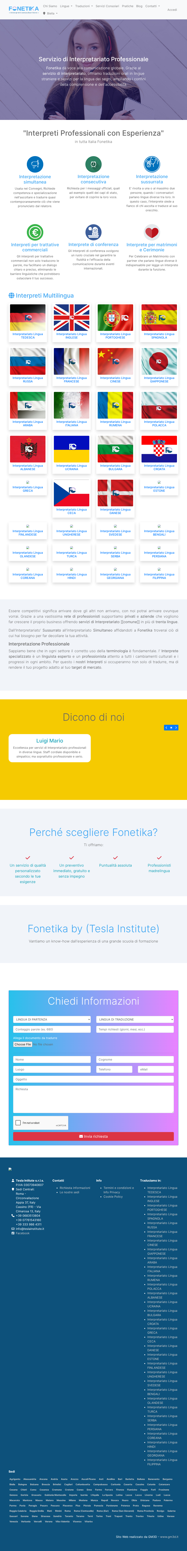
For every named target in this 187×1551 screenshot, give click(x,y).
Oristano (144, 1500)
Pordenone (112, 1505)
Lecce (129, 1495)
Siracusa (45, 1516)
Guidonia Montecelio (55, 1495)
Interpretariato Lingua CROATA (159, 467)
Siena (35, 1516)
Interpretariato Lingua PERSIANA (159, 554)
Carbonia (116, 1484)
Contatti (151, 6)
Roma (68, 1511)
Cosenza (44, 1489)
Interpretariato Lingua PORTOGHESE (115, 335)
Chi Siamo (50, 6)
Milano (72, 1500)
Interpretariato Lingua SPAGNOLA (159, 335)
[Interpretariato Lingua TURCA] (71, 547)
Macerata (14, 1500)
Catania (151, 1484)
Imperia (73, 1495)
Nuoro (125, 1500)
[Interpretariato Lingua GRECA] (27, 482)
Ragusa (146, 1505)
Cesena (13, 1489)
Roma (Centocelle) (84, 1511)
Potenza (125, 1505)
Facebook (23, 1233)
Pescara (55, 1505)
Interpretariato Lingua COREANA (28, 576)
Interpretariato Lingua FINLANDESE (28, 532)
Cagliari (68, 1484)
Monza (94, 1500)
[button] (166, 727)
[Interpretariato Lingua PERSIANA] (159, 547)
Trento (128, 1516)
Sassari (13, 1516)
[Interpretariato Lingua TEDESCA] (27, 317)
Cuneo (80, 1489)
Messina (61, 1500)
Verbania (25, 1521)
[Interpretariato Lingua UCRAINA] (71, 449)
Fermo (98, 1489)
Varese (170, 1516)
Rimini (58, 1511)
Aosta (64, 1479)
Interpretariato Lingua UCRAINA (71, 467)
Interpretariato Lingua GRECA (28, 488)
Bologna (22, 1484)
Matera (50, 1500)
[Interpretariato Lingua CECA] (71, 492)
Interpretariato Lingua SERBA (115, 554)
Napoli (104, 1500)
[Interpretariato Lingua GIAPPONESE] (159, 361)
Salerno (171, 1511)
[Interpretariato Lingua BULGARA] (115, 449)
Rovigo (160, 1511)
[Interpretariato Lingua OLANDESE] (27, 547)
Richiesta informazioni (75, 1188)
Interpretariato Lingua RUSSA (28, 379)
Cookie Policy (113, 1196)
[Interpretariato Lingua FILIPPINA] (159, 569)
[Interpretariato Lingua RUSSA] (27, 361)
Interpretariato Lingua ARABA (28, 423)
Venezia (13, 1521)
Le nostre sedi (69, 1192)
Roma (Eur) (103, 1511)
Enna (89, 1489)
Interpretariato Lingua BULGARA (115, 467)
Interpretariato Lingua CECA (71, 511)
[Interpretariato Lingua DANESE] (115, 492)
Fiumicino (132, 1489)
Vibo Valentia (63, 1521)
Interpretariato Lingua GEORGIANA (115, 576)
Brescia (46, 1484)
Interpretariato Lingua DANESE (115, 511)
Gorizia (24, 1495)
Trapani (118, 1516)
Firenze (120, 1489)
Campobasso (100, 1484)
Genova (13, 1495)
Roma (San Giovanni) (123, 1511)
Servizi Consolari (107, 6)
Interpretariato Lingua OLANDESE (28, 554)
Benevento (153, 1479)
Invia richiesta (95, 1136)
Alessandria (29, 1479)
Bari (120, 1479)
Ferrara (109, 1489)
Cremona (57, 1489)
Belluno (141, 1479)
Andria (54, 1479)
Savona (24, 1516)
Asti (101, 1479)
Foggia (144, 1489)
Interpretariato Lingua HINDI (71, 576)
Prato (136, 1505)
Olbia (134, 1500)
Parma (12, 1505)
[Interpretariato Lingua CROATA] (159, 449)
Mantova (27, 1500)
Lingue (65, 6)
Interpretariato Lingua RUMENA (115, 423)
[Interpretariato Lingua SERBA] (115, 547)
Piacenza (67, 1505)
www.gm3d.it (169, 1537)
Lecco (138, 1495)
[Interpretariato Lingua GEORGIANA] (115, 569)
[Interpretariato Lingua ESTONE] (159, 482)
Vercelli (38, 1521)
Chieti (24, 1489)
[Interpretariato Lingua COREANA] (27, 569)
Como (33, 1489)
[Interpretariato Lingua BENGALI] (159, 526)
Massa (39, 1500)
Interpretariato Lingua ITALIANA (71, 423)
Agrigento (14, 1479)
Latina (119, 1495)
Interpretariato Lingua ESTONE (159, 488)
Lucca (167, 1495)
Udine (160, 1516)
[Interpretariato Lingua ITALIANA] (71, 405)
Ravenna (158, 1505)
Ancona (43, 1479)
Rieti (49, 1511)
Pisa (78, 1505)
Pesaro (44, 1505)
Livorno (149, 1495)
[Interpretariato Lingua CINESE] (115, 361)
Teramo (80, 1516)
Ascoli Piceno (88, 1479)
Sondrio (57, 1516)
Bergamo (167, 1479)
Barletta (129, 1479)
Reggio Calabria (17, 1511)
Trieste (150, 1516)
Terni (90, 1516)
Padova (157, 1500)
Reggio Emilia (37, 1511)
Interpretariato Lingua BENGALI (159, 532)
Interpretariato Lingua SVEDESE (115, 532)
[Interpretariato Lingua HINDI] (71, 569)
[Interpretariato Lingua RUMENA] (115, 405)
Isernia (84, 1495)
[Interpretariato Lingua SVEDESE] (115, 526)
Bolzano (34, 1484)
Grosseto (36, 1495)
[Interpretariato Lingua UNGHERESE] (71, 526)
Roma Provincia (145, 1511)
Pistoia (87, 1505)
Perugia (33, 1505)
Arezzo (74, 1479)
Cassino (140, 1484)
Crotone (69, 1489)
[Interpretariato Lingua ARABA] (27, 405)
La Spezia (107, 1495)
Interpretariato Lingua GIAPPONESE (159, 379)
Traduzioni (83, 6)
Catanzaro (164, 1484)
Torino (99, 1516)
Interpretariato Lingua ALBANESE (28, 467)
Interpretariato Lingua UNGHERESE (71, 532)
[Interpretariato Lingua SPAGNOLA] (159, 317)
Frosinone (164, 1489)
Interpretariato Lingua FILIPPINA (159, 576)
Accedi (172, 10)
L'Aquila (95, 1495)
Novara (115, 1500)
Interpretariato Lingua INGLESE (71, 335)
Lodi (158, 1495)
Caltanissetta (83, 1484)
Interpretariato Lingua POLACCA (159, 423)
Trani (108, 1516)
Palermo (168, 1500)
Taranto (69, 1516)
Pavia (22, 1505)
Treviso (140, 1516)
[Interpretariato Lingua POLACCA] (159, 405)
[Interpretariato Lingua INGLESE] (71, 317)
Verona (48, 1521)
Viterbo (89, 1521)
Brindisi (57, 1484)
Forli (153, 1489)
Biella (12, 1484)
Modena (83, 1500)
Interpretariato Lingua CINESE (115, 379)
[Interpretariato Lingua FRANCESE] (71, 361)
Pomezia (98, 1505)
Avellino (111, 1479)
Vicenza (77, 1521)
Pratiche (127, 6)
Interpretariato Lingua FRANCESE (71, 379)
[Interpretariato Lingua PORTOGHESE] (115, 317)
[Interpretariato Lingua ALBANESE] (27, 449)
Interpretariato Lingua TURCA (71, 554)
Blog (139, 6)
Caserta (128, 1484)
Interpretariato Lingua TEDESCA (28, 335)
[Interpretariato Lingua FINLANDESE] (27, 526)
